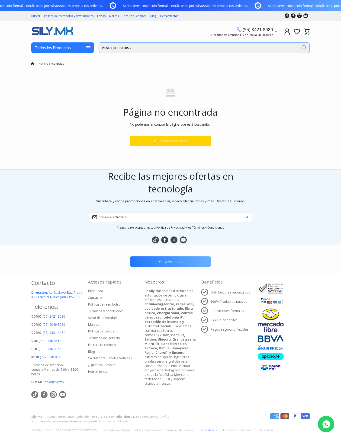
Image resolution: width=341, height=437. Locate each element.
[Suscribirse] (246, 217)
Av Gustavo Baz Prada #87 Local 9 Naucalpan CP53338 (56, 294)
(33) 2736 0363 (50, 349)
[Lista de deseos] (297, 32)
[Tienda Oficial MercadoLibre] (271, 320)
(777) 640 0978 (51, 357)
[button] (307, 32)
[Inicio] (32, 63)
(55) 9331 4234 (54, 332)
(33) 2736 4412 (50, 340)
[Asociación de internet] (271, 289)
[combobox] (204, 47)
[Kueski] (271, 348)
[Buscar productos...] (304, 47)
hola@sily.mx (54, 382)
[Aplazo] (271, 356)
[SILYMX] (52, 31)
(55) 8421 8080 (258, 29)
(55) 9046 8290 (54, 324)
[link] (114, 5)
